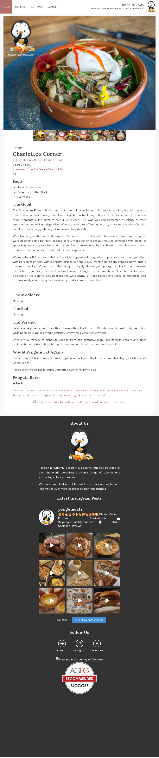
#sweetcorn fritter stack (92, 395)
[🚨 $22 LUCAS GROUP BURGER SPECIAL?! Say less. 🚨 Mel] (107, 601)
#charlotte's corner (62, 390)
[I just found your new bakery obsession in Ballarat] (79, 545)
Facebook (97, 650)
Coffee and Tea (54, 169)
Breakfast (19, 169)
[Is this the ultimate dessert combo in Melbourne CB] (79, 573)
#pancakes (51, 395)
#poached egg (68, 395)
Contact (36, 6)
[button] (7, 73)
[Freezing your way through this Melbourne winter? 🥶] (107, 545)
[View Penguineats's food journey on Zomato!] (79, 659)
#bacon (31, 390)
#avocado (18, 390)
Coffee (38, 169)
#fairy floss (98, 390)
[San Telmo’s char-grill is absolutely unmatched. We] (52, 545)
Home (6, 6)
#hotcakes (137, 390)
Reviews (20, 6)
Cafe (30, 169)
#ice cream (19, 395)
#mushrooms (35, 395)
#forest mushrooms (118, 390)
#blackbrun (43, 390)
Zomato (62, 650)
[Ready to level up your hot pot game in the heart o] (79, 601)
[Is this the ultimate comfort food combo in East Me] (107, 573)
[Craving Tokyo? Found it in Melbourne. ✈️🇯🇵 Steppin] (52, 573)
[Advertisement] (79, 730)
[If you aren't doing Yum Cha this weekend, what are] (52, 601)
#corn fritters (83, 390)
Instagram (79, 650)
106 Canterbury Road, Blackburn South (38, 160)
